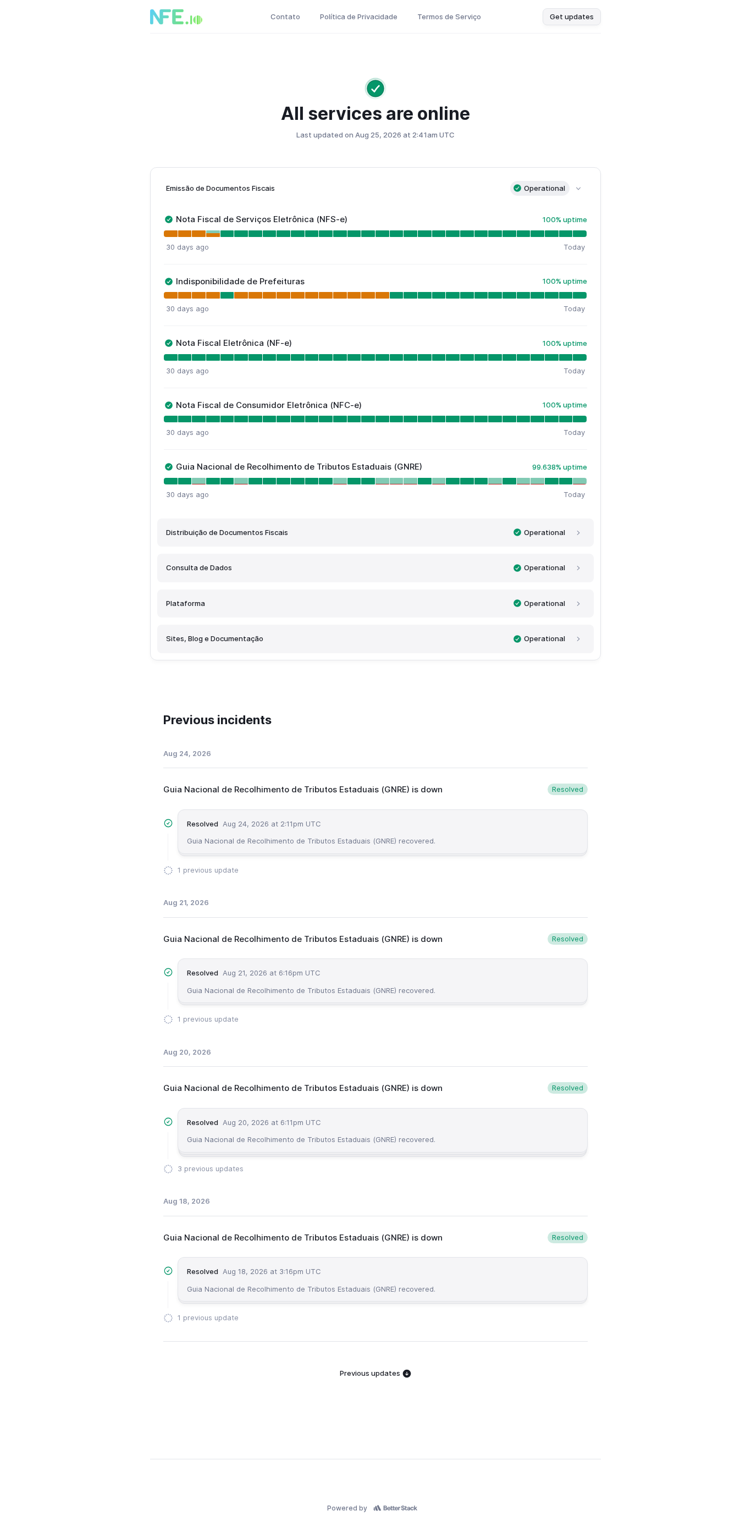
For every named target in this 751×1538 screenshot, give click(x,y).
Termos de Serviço (449, 16)
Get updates (572, 16)
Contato (285, 16)
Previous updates (371, 1373)
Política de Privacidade (358, 16)
